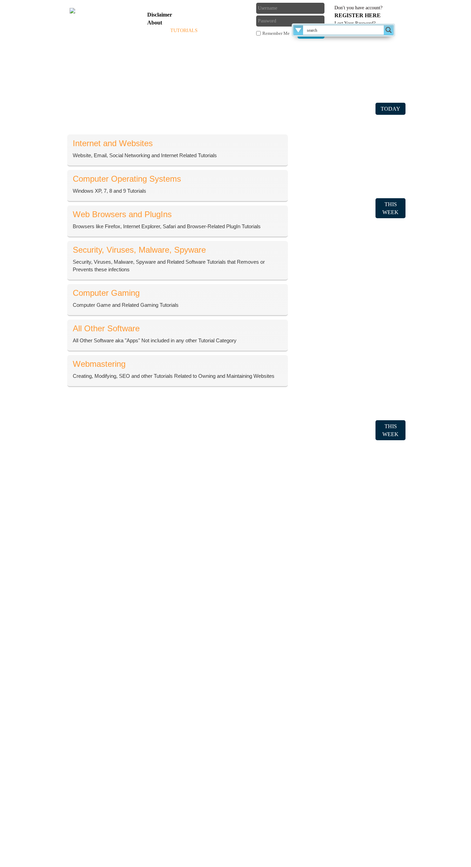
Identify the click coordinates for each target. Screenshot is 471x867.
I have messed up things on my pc (335, 160)
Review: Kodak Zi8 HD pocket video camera (348, 492)
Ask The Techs (167, 48)
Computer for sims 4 (321, 181)
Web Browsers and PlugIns (328, 676)
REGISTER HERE (357, 15)
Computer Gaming (319, 697)
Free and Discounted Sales (328, 794)
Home (156, 30)
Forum (234, 30)
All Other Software (319, 708)
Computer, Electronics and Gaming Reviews (347, 805)
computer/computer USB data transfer (340, 131)
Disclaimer (159, 15)
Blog (211, 30)
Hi (301, 170)
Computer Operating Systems (331, 665)
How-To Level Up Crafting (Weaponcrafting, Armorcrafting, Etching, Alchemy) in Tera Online (348, 349)
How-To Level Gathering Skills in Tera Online (349, 385)
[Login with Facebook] (210, 7)
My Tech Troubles (319, 816)
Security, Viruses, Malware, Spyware (339, 686)
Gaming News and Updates (329, 773)
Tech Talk (309, 762)
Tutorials (184, 30)
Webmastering (314, 719)
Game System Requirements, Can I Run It (344, 784)
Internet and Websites (322, 654)
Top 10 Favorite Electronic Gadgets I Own (345, 611)
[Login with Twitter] (210, 18)
